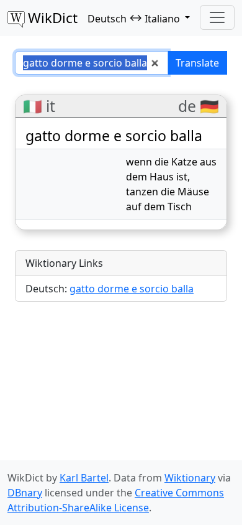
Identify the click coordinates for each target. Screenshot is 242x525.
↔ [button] (133, 18)
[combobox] (91, 63)
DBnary (24, 492)
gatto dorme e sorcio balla (131, 288)
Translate (197, 63)
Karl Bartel (84, 478)
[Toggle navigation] (217, 17)
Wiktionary (189, 478)
